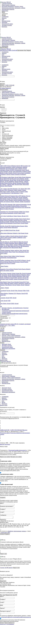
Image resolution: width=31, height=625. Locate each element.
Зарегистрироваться (9, 622)
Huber (26, 223)
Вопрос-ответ (3, 360)
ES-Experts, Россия (14, 207)
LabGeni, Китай (18, 236)
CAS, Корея (21, 188)
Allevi (16, 168)
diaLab (1, 197)
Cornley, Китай (10, 191)
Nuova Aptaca (3, 253)
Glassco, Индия (21, 216)
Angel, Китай (25, 170)
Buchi (6, 186)
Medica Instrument (9, 243)
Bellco (20, 177)
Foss (24, 211)
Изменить (8, 88)
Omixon (6, 256)
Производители (6, 21)
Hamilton (11, 219)
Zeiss (1, 303)
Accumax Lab (26, 165)
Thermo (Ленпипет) (19, 283)
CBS (25, 188)
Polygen (2, 262)
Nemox (12, 250)
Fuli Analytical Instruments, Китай (9, 213)
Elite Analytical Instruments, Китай (22, 204)
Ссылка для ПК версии (6, 567)
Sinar (27, 276)
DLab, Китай (18, 197)
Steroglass (2, 279)
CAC (1, 188)
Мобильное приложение (8, 348)
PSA (5, 263)
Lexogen (9, 237)
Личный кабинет (4, 47)
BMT (13, 184)
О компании (5, 16)
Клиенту (2, 342)
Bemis (23, 177)
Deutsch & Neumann (10, 196)
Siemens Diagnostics (17, 276)
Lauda (5, 237)
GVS (27, 216)
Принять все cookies (5, 456)
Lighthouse (19, 237)
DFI (20, 196)
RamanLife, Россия (5, 269)
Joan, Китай (16, 230)
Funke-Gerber (21, 213)
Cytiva (21, 193)
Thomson (2, 285)
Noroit (13, 252)
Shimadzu (23, 275)
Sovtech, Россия (22, 277)
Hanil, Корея (26, 219)
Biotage (24, 183)
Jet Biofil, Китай (8, 230)
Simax (24, 276)
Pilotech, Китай (26, 260)
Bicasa (1, 178)
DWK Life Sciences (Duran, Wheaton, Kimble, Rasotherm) (15, 201)
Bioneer (17, 181)
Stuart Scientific (9, 279)
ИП (16, 595)
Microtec (28, 244)
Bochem (17, 184)
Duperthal (19, 200)
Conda (15, 190)
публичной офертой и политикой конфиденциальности (16, 617)
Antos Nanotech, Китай (6, 171)
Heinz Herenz (18, 221)
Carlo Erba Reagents (12, 188)
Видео (3, 357)
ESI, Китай (25, 207)
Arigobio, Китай (12, 173)
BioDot (2, 180)
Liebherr (14, 237)
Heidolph (12, 221)
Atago (22, 173)
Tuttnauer (27, 285)
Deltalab (2, 196)
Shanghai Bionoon (16, 275)
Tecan (12, 282)
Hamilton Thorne (18, 219)
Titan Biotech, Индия (10, 285)
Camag (5, 188)
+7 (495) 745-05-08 (14, 430)
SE (1, 275)
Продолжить (3, 581)
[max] (2, 33)
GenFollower (10, 216)
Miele (9, 246)
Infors (26, 226)
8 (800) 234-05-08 (4, 430)
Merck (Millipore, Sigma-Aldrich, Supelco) (13, 244)
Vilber (24, 290)
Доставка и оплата (7, 25)
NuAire (27, 252)
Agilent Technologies (16, 167)
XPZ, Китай (13, 297)
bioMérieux (12, 181)
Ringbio (16, 269)
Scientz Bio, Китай (21, 273)
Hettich (2, 223)
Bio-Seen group (16, 178)
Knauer (23, 233)
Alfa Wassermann (10, 168)
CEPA (5, 190)
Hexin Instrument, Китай (10, 223)
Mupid (20, 247)
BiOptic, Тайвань (23, 181)
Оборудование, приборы (8, 5)
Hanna (1, 220)
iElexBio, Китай (4, 226)
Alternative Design (4, 170)
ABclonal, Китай (15, 165)
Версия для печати (5, 444)
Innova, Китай (4, 227)
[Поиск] (15, 315)
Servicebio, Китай (6, 275)
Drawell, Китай (4, 200)
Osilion (13, 256)
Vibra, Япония (18, 290)
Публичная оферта (5, 433)
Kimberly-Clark (17, 233)
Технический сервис (7, 23)
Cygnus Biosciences (5, 193)
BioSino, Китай (12, 183)
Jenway (2, 230)
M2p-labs (2, 242)
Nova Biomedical (20, 252)
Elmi (4, 206)
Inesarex (22, 226)
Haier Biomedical (4, 219)
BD (1, 177)
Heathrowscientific (4, 221)
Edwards (2, 204)
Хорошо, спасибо (4, 148)
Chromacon (10, 190)
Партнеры (4, 22)
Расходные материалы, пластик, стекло (12, 6)
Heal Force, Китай (22, 220)
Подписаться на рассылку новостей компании (12, 620)
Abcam (9, 165)
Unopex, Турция (4, 287)
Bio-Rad (9, 178)
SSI (27, 277)
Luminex (8, 239)
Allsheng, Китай (22, 168)
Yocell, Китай (3, 300)
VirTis (27, 290)
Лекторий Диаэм (6, 344)
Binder (5, 178)
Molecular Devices (15, 246)
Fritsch (27, 211)
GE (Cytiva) (3, 216)
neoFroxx (17, 250)
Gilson (15, 216)
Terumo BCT (22, 282)
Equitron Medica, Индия (17, 206)
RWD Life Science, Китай (7, 270)
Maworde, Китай (23, 242)
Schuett (13, 273)
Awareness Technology (20, 174)
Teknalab (16, 282)
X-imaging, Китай (4, 297)
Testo (27, 282)
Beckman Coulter (6, 177)
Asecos (19, 173)
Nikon (10, 252)
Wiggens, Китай (20, 293)
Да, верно (2, 88)
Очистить (2, 83)
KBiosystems (3, 233)
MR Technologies (4, 247)
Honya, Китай (21, 223)
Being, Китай (14, 177)
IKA (10, 226)
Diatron (6, 197)
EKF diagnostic (9, 204)
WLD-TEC (3, 295)
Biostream (19, 183)
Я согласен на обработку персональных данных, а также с (15, 616)
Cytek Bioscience (14, 193)
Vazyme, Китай (10, 290)
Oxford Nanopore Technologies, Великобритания (12, 257)
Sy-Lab (26, 279)
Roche (20, 269)
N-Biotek (2, 250)
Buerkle (10, 186)
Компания (2, 350)
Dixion (13, 197)
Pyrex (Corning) (11, 263)
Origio (9, 256)
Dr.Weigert (25, 198)
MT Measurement (13, 247)
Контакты (4, 26)
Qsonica (6, 266)
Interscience (15, 227)
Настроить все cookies (16, 456)
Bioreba (2, 183)
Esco (20, 207)
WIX (26, 293)
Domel (8, 198)
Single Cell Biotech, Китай (7, 277)
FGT (7, 211)
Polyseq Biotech (8, 262)
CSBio (26, 191)
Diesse (9, 197)
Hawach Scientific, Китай (10, 220)
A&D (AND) (3, 165)
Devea (17, 196)
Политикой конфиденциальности (18, 450)
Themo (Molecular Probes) (7, 283)
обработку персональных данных (17, 531)
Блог (3, 19)
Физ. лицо (2, 595)
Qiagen (2, 266)
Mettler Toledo (22, 244)
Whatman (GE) (12, 293)
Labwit (2, 237)
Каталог (2, 331)
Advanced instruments (5, 167)
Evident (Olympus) (9, 209)
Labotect (25, 236)
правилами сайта (5, 532)
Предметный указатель (8, 9)
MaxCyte (2, 243)
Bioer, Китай (17, 180)
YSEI (9, 300)
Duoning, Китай (12, 200)
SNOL (15, 277)
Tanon (9, 282)
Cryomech (21, 191)
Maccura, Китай (9, 242)
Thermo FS (27, 283)
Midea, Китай (3, 246)
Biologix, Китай (4, 181)
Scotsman (28, 273)
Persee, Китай (14, 260)
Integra (9, 227)
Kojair (26, 233)
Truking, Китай (20, 285)
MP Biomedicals (25, 246)
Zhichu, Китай (7, 303)
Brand (24, 184)
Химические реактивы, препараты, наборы (13, 8)
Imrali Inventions (15, 226)
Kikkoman (9, 233)
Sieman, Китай (8, 276)
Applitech (24, 171)
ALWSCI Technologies (16, 170)
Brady (20, 184)
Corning (19, 190)
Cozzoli (16, 191)
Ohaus (1, 256)
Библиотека (5, 10)
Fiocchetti (11, 211)
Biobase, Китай (24, 178)
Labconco (2, 236)
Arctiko (6, 173)
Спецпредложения (7, 3)
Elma (1, 206)
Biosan (6, 183)
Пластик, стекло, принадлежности (11, 335)
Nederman (7, 250)
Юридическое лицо (10, 595)
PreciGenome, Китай (18, 262)
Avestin (12, 174)
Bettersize (28, 177)
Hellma (24, 221)
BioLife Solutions (25, 180)
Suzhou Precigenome (19, 279)
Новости (4, 18)
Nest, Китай (23, 250)
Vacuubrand (3, 290)
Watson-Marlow (4, 293)
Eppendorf (8, 206)
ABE (21, 165)
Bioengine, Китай (8, 180)
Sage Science (3, 273)
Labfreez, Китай (9, 236)
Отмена (2, 622)
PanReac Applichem (5, 260)
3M (1, 306)
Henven (28, 221)
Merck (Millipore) (19, 243)
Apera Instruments (17, 171)
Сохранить (2, 497)
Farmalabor (3, 211)
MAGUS (16, 242)
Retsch (12, 269)
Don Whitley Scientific (16, 198)
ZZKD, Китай (14, 303)
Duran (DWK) (26, 200)
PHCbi (20, 260)
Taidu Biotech (3, 282)
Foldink (21, 211)
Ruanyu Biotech (26, 269)
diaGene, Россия (25, 196)
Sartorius (9, 273)
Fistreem (16, 211)
